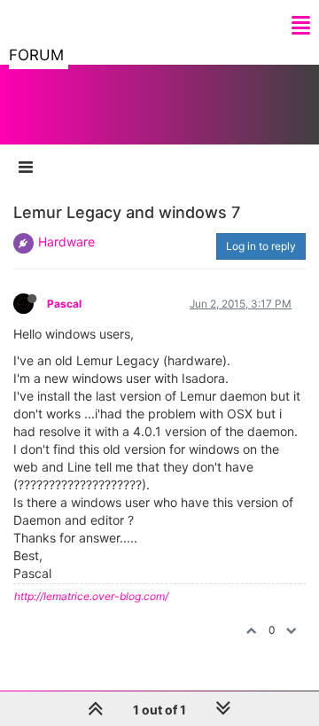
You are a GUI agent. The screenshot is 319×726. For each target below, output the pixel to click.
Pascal (64, 303)
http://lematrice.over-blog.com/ (91, 596)
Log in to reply (261, 246)
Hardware (66, 241)
